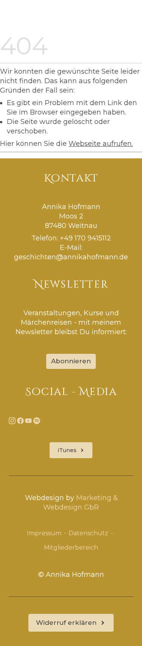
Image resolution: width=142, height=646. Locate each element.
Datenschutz (88, 533)
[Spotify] (36, 420)
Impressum (44, 533)
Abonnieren (71, 361)
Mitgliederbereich (71, 548)
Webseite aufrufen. (101, 143)
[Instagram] (12, 420)
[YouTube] (28, 420)
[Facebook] (20, 420)
